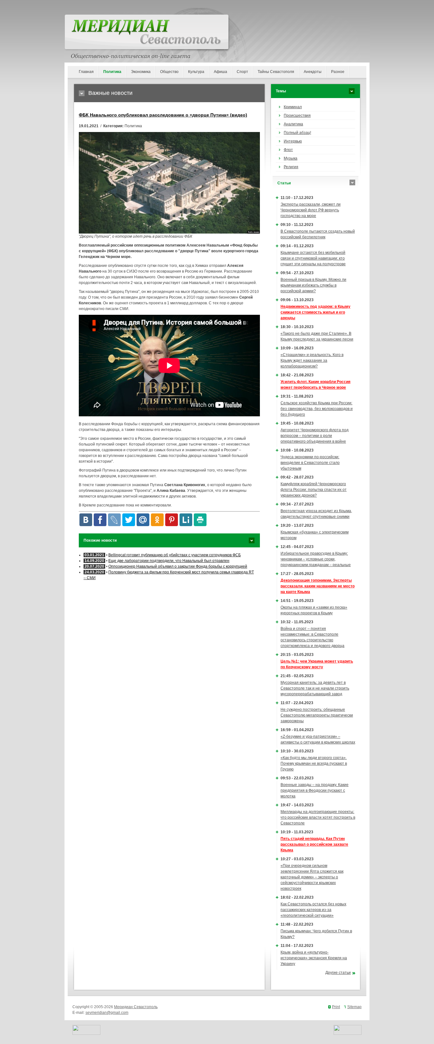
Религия (291, 167)
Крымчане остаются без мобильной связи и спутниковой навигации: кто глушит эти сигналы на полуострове (313, 258)
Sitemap (354, 1007)
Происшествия (297, 115)
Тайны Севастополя (276, 71)
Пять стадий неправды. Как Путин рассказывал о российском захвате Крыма (314, 844)
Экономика (141, 71)
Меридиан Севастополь (136, 1007)
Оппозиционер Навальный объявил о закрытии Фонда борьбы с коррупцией (177, 566)
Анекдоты (313, 71)
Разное (337, 71)
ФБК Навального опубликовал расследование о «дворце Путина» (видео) (163, 114)
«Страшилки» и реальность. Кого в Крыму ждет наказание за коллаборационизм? (312, 360)
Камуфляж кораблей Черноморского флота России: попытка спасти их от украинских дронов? (314, 490)
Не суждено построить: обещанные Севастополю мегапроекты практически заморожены (317, 715)
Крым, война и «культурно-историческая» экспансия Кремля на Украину (314, 958)
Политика (112, 71)
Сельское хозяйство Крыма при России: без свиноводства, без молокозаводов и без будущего (317, 409)
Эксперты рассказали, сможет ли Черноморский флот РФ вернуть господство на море (311, 210)
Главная (86, 71)
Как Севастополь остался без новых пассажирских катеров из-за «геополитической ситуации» (313, 910)
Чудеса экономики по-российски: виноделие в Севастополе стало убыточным (310, 463)
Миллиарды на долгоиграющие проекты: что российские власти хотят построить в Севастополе (318, 817)
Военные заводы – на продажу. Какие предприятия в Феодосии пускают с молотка (315, 790)
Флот (288, 150)
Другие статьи (338, 972)
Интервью (293, 141)
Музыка (290, 158)
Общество (169, 71)
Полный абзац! (297, 132)
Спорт (242, 71)
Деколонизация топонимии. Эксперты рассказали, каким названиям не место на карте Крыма (318, 586)
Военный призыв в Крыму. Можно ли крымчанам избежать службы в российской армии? (313, 285)
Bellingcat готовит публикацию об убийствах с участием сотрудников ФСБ (174, 555)
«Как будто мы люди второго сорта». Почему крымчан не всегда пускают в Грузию (314, 763)
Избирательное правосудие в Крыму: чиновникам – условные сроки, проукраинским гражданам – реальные (316, 559)
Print (336, 1007)
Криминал (293, 107)
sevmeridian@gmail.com (106, 1012)
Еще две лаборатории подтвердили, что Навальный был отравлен (168, 560)
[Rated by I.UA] (86, 1033)
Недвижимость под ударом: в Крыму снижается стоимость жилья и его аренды (315, 312)
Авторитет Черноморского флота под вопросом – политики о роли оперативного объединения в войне (315, 436)
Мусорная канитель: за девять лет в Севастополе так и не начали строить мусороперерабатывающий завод (315, 688)
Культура (196, 71)
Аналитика (293, 124)
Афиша (220, 71)
